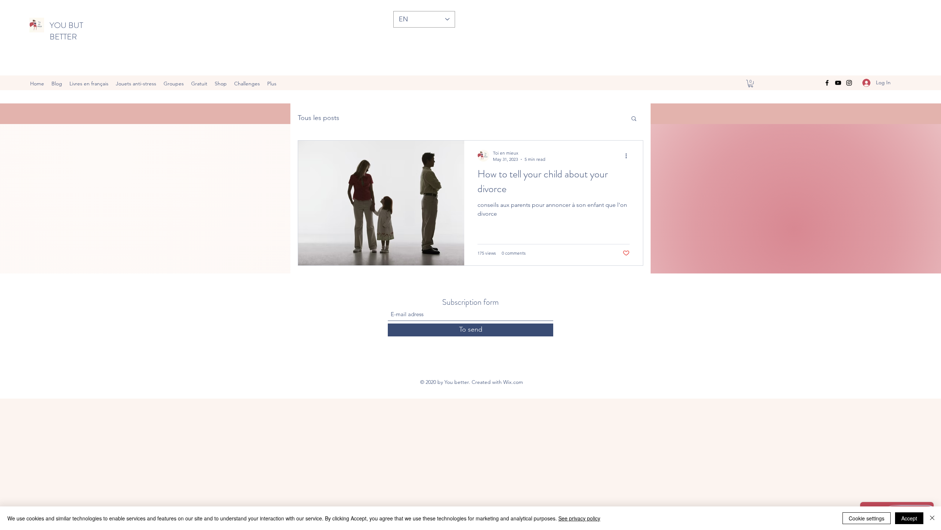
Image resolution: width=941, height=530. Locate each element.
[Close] (932, 518)
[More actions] (628, 155)
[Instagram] (849, 82)
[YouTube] (838, 82)
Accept (909, 518)
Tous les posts (318, 118)
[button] (750, 83)
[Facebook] (827, 82)
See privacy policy (579, 518)
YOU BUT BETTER (66, 31)
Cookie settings (866, 518)
